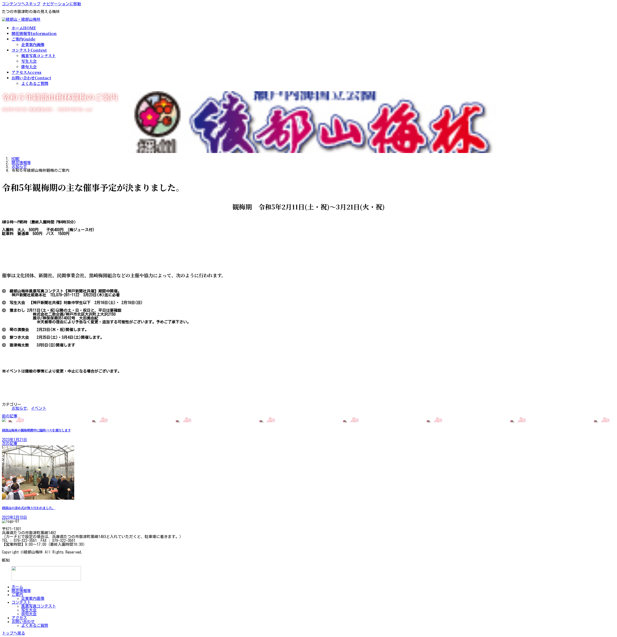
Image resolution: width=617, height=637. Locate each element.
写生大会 (29, 61)
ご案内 (17, 594)
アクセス (19, 618)
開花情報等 (21, 591)
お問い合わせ (23, 621)
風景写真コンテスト (38, 55)
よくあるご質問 (34, 83)
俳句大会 (29, 66)
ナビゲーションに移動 (61, 4)
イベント (38, 408)
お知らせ (19, 408)
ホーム (17, 587)
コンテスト (21, 602)
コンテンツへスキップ (21, 4)
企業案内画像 (32, 44)
